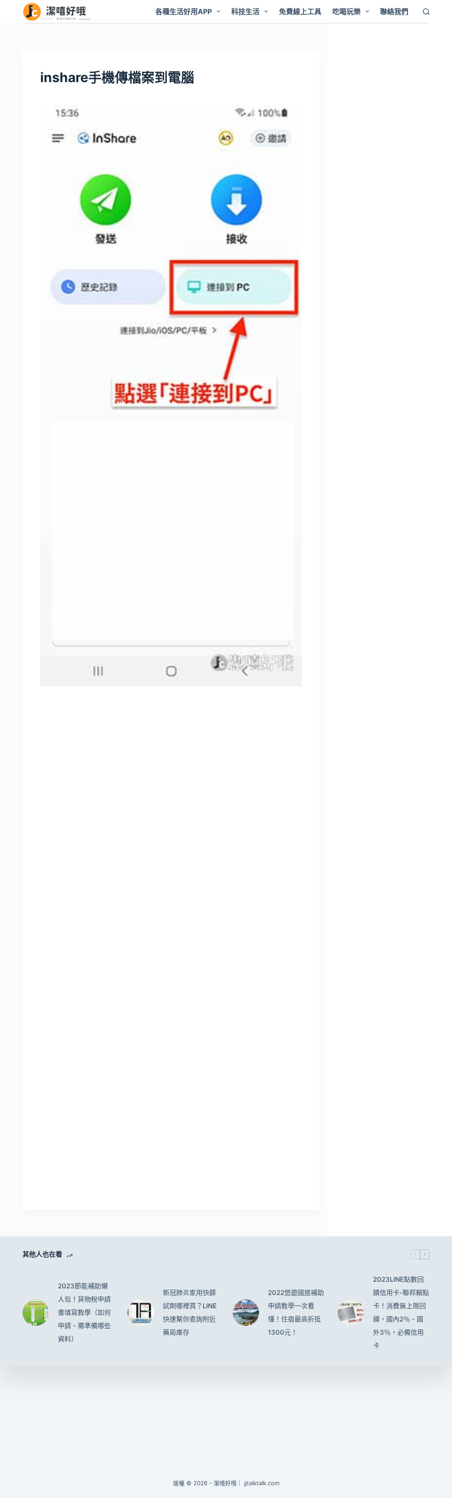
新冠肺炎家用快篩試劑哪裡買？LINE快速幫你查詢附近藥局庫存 (190, 1312)
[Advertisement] (171, 760)
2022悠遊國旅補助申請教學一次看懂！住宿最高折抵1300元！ (296, 1312)
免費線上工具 (300, 11)
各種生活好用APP (183, 11)
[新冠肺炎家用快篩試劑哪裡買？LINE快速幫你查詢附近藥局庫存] (141, 1312)
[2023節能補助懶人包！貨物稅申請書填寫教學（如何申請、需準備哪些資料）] (36, 1312)
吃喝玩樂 (346, 11)
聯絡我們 (394, 11)
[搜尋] (426, 11)
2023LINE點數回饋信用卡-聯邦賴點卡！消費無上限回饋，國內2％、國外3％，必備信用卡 (401, 1312)
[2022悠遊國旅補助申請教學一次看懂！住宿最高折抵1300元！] (246, 1312)
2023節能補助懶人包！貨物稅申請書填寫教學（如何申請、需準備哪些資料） (84, 1312)
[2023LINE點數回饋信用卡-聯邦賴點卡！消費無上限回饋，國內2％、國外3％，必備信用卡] (351, 1312)
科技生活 (245, 11)
